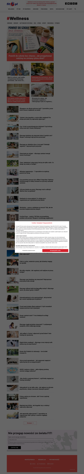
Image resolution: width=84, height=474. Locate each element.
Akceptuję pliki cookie (55, 250)
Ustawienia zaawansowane (28, 250)
